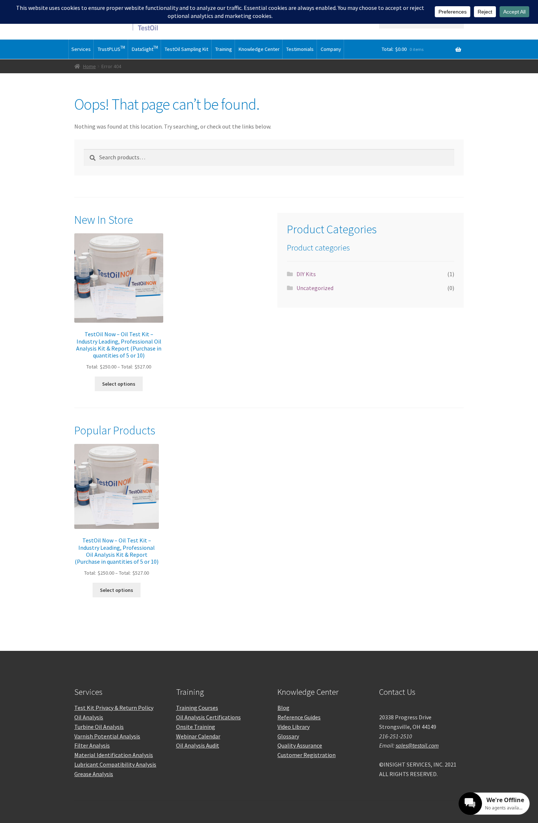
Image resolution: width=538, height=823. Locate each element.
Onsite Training (195, 726)
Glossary (288, 736)
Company (331, 49)
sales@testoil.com (417, 745)
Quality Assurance (299, 745)
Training (223, 49)
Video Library (293, 726)
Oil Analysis (88, 717)
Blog (283, 707)
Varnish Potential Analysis (107, 736)
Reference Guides (299, 717)
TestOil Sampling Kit (186, 49)
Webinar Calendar (198, 736)
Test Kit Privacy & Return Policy (113, 707)
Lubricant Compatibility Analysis (115, 764)
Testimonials (300, 49)
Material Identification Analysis (113, 755)
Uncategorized (314, 288)
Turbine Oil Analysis (99, 726)
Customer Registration (306, 755)
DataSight (145, 48)
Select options (118, 384)
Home (89, 66)
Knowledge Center (259, 49)
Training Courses (197, 707)
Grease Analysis (93, 774)
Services (81, 49)
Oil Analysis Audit (197, 745)
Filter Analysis (92, 745)
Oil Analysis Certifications (208, 717)
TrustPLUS (111, 48)
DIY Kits (306, 274)
